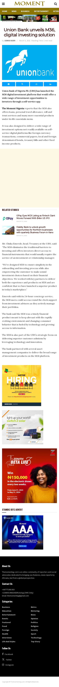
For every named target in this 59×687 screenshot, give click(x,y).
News (14, 11)
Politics (34, 622)
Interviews (7, 637)
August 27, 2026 (21, 221)
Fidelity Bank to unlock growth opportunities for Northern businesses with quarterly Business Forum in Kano (34, 230)
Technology (36, 637)
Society (34, 630)
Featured (6, 622)
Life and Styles (8, 641)
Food (4, 626)
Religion (34, 626)
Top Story (35, 641)
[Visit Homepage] (29, 4)
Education (6, 611)
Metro (33, 607)
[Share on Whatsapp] (36, 84)
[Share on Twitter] (22, 84)
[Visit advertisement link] (29, 18)
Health (5, 634)
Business (25, 11)
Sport (33, 634)
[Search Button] (55, 4)
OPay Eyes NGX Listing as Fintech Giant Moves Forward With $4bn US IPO (35, 217)
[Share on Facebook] (8, 84)
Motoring (35, 611)
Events (5, 618)
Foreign (5, 630)
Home (4, 11)
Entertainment (41, 11)
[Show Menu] (3, 4)
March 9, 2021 (24, 40)
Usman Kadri (10, 40)
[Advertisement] (29, 178)
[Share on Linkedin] (50, 84)
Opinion (34, 618)
